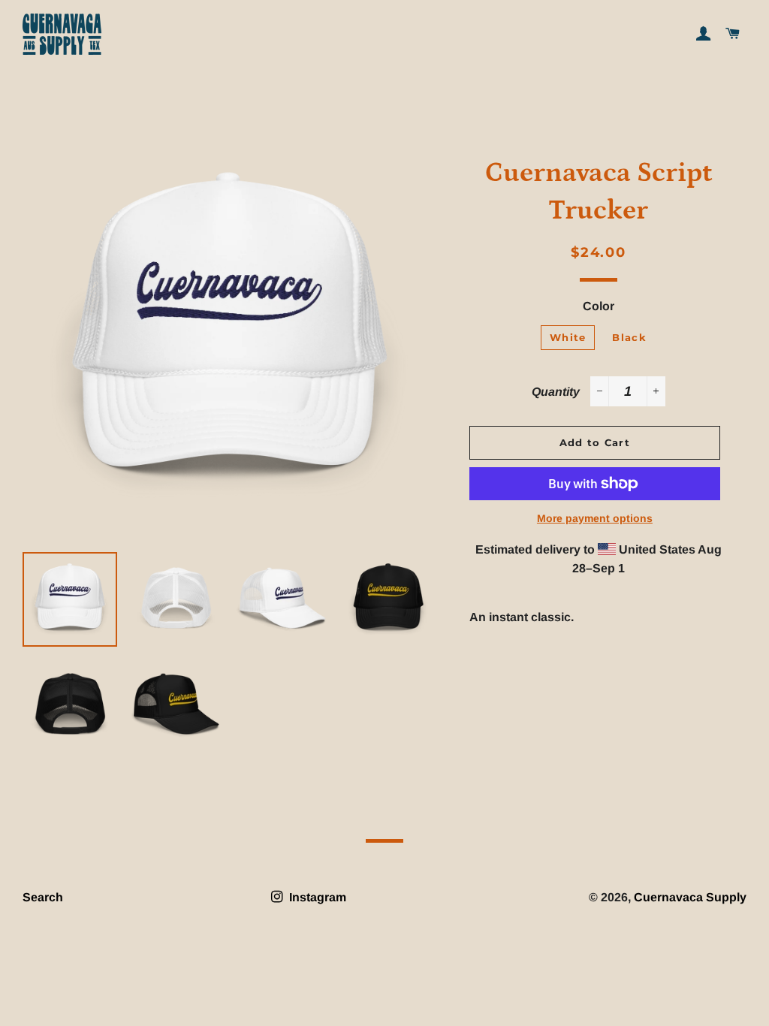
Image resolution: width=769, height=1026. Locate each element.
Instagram (316, 897)
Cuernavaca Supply (690, 897)
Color (598, 306)
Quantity (556, 391)
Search (43, 897)
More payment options (595, 518)
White (568, 337)
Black (629, 337)
